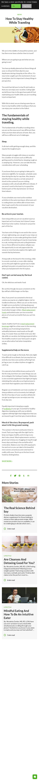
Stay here (26, 6)
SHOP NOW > (7, 461)
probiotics (7, 409)
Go (14, 6)
